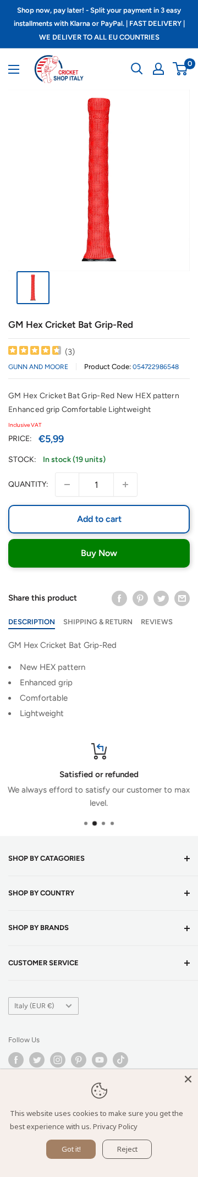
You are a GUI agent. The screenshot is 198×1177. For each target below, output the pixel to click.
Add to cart (99, 519)
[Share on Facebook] (119, 598)
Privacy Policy (115, 1126)
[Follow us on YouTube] (99, 1060)
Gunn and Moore (38, 367)
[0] (181, 68)
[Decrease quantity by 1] (67, 484)
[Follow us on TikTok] (120, 1060)
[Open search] (137, 69)
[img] (34, 352)
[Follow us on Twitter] (37, 1060)
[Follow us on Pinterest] (78, 1060)
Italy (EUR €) (34, 1006)
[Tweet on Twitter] (161, 598)
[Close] (188, 1079)
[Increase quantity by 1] (125, 484)
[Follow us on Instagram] (57, 1060)
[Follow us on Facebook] (16, 1060)
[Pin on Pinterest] (140, 598)
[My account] (158, 69)
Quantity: (28, 484)
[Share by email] (182, 598)
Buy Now (99, 553)
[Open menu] (13, 69)
